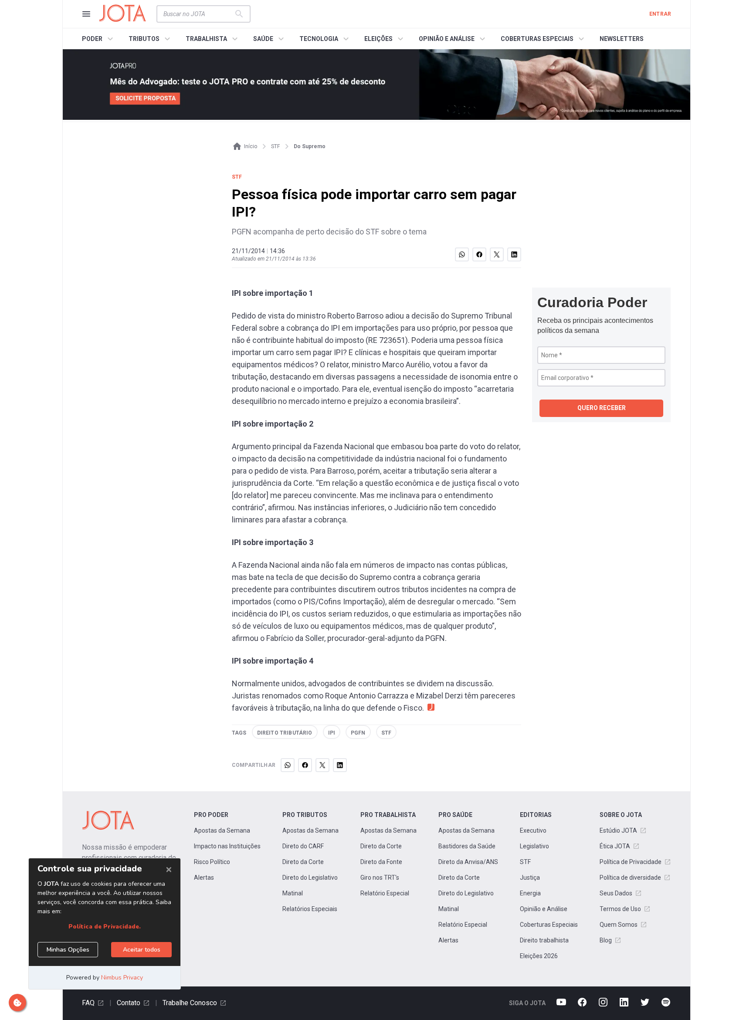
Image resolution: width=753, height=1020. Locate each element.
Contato (128, 1003)
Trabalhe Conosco (190, 1003)
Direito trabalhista (544, 940)
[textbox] (198, 14)
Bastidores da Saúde (466, 846)
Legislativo (534, 846)
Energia (530, 893)
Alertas (204, 877)
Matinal (292, 893)
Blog (606, 940)
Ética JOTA (615, 846)
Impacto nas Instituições (227, 846)
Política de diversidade (630, 877)
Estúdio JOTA (618, 830)
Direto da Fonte (381, 861)
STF (525, 861)
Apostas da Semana (222, 830)
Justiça (530, 877)
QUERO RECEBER (601, 407)
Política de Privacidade (630, 861)
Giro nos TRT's (379, 877)
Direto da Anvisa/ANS (468, 861)
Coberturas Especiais (549, 924)
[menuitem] (99, 38)
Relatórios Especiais (309, 908)
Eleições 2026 (539, 955)
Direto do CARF (303, 846)
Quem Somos (619, 924)
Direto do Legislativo (310, 877)
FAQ (88, 1003)
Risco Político (212, 861)
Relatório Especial (384, 893)
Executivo (533, 830)
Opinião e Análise (543, 908)
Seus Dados (616, 893)
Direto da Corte (303, 861)
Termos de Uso (620, 908)
